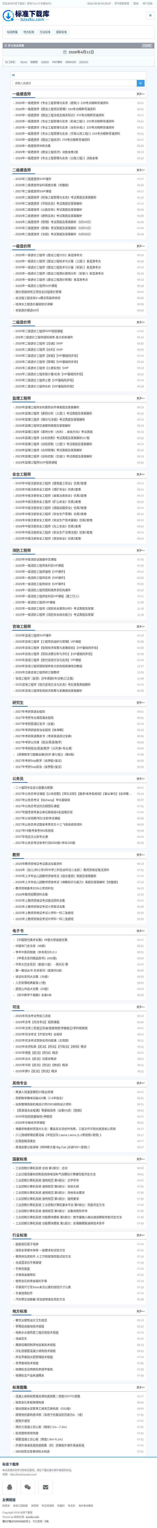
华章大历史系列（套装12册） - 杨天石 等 (42, 964)
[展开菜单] (150, 15)
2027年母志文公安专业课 (32, 836)
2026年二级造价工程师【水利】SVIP (39, 349)
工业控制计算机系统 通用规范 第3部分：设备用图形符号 (51, 1211)
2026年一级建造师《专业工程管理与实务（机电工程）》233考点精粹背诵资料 (65, 121)
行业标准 (45, 32)
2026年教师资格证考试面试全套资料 (39, 863)
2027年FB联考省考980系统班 (35, 830)
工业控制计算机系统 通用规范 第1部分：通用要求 (47, 1198)
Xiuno (24, 62)
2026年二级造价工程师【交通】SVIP (39, 343)
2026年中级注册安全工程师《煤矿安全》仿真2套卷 (48, 489)
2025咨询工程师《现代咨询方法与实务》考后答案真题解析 (53, 684)
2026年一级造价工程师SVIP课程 (36, 285)
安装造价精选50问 (27, 310)
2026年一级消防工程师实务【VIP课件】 (41, 577)
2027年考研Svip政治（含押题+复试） (40, 766)
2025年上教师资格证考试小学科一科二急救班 (45, 912)
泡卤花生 (21, 1338)
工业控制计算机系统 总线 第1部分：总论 (41, 1168)
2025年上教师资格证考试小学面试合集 (40, 906)
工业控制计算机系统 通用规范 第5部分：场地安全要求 (50, 1192)
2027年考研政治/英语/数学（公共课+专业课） (45, 748)
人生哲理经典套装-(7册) (31, 982)
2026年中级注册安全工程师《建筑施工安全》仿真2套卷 (51, 483)
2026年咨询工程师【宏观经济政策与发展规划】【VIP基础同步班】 (58, 647)
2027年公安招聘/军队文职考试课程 (38, 818)
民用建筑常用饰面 (27, 1433)
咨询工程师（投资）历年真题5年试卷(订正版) (45, 678)
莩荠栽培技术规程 (27, 1363)
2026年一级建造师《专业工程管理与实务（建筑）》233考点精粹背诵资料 (62, 103)
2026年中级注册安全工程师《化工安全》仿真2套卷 (48, 526)
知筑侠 (6, 1505)
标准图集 (12, 32)
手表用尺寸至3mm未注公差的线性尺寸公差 (43, 1287)
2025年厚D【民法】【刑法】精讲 (36, 1071)
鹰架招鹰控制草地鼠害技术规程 (36, 1344)
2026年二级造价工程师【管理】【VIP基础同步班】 (48, 361)
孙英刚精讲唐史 (26, 1141)
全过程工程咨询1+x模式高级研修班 (38, 298)
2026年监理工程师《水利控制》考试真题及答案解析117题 (53, 438)
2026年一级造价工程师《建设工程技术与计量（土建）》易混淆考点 (58, 261)
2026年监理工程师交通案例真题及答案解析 (43, 425)
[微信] (27, 1487)
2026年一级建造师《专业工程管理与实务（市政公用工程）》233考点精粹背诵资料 (68, 133)
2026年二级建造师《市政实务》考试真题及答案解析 (49, 203)
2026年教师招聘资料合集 (32, 894)
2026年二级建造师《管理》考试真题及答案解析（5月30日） (54, 222)
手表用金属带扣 (26, 1274)
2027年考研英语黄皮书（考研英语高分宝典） (45, 736)
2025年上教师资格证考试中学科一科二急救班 (45, 919)
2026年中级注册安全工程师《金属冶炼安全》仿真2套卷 (51, 495)
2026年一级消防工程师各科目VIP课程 (40, 565)
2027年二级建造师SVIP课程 (33, 191)
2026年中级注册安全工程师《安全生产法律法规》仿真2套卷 (54, 532)
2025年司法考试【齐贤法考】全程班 (39, 1034)
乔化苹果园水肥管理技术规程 (34, 1357)
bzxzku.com (32, 1517)
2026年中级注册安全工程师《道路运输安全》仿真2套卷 (51, 507)
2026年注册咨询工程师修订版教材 (37, 672)
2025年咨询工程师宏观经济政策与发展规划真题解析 (49, 690)
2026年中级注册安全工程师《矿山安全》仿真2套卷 (48, 501)
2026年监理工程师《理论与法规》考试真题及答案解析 (50, 419)
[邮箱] (45, 1487)
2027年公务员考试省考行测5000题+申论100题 (45, 842)
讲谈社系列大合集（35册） (33, 976)
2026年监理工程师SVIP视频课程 (36, 462)
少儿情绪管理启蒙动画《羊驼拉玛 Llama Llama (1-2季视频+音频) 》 (59, 1135)
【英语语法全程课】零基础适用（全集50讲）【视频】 (49, 1110)
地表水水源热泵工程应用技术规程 (37, 1332)
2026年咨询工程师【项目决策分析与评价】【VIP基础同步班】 (55, 653)
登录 (135, 3)
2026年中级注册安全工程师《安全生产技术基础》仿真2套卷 (54, 520)
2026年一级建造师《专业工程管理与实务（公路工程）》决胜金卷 (57, 158)
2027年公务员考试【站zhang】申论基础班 (43, 800)
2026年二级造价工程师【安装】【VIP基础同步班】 (48, 355)
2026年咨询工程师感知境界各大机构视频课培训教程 (49, 666)
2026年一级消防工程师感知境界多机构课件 (43, 590)
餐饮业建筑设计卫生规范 (31, 1320)
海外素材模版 (85, 1505)
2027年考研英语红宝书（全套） (36, 723)
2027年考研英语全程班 (30, 711)
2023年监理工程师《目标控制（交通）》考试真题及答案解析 (54, 456)
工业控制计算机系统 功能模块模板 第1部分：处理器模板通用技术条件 (60, 1223)
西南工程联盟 (20, 1505)
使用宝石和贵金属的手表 (31, 1281)
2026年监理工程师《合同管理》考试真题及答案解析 (49, 450)
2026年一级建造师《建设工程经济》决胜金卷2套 (47, 152)
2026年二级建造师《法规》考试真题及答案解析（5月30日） (54, 234)
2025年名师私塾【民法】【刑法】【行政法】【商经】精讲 (51, 1046)
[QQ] (9, 1487)
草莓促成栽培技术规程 (30, 1326)
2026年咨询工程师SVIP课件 (33, 635)
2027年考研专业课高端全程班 (35, 717)
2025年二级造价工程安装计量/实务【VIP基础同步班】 (50, 374)
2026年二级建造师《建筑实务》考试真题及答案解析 (49, 215)
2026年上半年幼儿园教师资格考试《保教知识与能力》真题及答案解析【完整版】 (67, 882)
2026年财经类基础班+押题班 (34, 1116)
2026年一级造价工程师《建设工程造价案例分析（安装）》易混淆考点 (60, 273)
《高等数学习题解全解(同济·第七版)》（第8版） (46, 754)
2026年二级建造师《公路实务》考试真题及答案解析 (49, 209)
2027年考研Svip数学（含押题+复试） (40, 760)
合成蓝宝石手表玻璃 (28, 1262)
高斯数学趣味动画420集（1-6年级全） (40, 1098)
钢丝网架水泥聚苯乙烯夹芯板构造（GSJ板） (44, 1408)
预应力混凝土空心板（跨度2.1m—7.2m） (42, 1427)
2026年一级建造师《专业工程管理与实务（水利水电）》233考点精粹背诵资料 (65, 127)
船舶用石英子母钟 (27, 1244)
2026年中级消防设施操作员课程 (36, 559)
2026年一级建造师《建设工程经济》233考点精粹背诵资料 (53, 139)
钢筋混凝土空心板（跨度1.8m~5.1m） (40, 1439)
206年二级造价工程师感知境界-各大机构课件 (44, 337)
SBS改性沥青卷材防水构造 (33, 1451)
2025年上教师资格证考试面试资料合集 (40, 900)
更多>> (141, 94)
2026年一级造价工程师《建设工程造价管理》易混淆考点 (52, 279)
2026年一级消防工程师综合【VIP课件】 (41, 584)
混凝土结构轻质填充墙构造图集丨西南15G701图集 (48, 1396)
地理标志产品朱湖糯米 (30, 1375)
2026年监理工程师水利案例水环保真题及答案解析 (47, 407)
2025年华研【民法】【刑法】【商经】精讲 (42, 1065)
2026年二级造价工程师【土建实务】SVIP (42, 368)
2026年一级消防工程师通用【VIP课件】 (41, 571)
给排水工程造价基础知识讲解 (34, 304)
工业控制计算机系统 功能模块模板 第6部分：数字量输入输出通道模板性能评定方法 (69, 1217)
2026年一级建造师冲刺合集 (33, 145)
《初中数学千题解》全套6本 (34, 995)
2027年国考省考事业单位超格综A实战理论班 (44, 812)
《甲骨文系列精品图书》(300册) (36, 958)
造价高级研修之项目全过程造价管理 (38, 291)
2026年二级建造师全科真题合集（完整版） (43, 185)
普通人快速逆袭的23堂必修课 (34, 1092)
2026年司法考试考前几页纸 (33, 1016)
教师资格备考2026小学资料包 (35, 888)
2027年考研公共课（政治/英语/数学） (40, 742)
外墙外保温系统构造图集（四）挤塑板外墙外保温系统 (50, 1445)
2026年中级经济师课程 (30, 1122)
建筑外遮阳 (23, 1420)
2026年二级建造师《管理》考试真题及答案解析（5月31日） (54, 228)
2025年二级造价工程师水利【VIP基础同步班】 (45, 386)
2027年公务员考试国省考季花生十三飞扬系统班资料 (49, 824)
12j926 (45, 62)
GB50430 (70, 62)
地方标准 (29, 32)
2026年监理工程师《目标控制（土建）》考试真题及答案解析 (54, 444)
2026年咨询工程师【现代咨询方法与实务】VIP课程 (48, 660)
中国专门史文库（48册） (31, 946)
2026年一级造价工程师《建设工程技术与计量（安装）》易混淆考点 (58, 267)
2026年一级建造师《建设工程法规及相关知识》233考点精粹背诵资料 (60, 115)
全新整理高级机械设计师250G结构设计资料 (43, 1104)
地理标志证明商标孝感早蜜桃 (34, 1369)
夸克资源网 (48, 1505)
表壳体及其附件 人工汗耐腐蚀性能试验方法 (43, 1256)
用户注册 (148, 3)
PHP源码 (57, 62)
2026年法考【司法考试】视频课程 (37, 1022)
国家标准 (61, 32)
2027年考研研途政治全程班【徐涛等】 (40, 730)
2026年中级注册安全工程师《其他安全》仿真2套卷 (48, 538)
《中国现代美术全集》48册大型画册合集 (41, 939)
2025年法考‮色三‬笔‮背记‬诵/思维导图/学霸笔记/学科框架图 (51, 1028)
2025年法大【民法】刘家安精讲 (36, 1058)
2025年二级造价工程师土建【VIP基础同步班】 (45, 380)
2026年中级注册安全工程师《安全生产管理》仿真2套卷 (51, 514)
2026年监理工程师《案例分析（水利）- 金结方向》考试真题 (54, 431)
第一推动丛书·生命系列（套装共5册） (40, 970)
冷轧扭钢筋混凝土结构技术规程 (36, 1351)
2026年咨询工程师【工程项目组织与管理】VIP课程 (48, 641)
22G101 (83, 62)
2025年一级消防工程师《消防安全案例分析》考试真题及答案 (55, 608)
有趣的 (61, 1505)
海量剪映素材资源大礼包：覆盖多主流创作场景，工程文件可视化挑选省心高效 (66, 1128)
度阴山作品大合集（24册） (33, 989)
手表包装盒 (23, 1268)
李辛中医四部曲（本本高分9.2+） (37, 952)
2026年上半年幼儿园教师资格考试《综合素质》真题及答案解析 (56, 876)
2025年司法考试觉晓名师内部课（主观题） (43, 1040)
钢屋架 (34, 62)
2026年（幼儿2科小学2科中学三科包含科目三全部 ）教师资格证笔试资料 (62, 869)
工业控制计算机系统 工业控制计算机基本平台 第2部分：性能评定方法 (60, 1204)
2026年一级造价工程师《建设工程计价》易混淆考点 (49, 255)
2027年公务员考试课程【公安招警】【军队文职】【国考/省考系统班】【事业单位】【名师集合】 (74, 793)
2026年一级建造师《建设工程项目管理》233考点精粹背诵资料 (56, 109)
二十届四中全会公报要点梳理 (34, 787)
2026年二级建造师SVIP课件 (33, 179)
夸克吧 (71, 1505)
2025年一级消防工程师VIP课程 (35, 602)
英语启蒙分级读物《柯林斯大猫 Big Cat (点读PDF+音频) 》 (53, 1147)
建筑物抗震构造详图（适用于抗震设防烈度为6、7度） (50, 1414)
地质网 (34, 1505)
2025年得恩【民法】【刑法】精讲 (37, 1052)
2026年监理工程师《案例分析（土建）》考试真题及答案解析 (54, 413)
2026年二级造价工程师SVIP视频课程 (39, 331)
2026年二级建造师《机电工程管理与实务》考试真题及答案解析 (56, 197)
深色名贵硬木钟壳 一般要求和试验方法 (40, 1250)
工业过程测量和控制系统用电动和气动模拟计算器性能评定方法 (56, 1174)
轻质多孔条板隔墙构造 (30, 1402)
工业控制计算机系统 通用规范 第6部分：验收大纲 (47, 1186)
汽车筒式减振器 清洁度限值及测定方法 (40, 1299)
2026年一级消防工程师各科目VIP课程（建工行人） (48, 596)
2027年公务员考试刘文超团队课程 (37, 806)
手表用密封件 (24, 1293)
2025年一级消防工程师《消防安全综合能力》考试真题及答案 (55, 614)
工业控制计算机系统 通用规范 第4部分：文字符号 (47, 1180)
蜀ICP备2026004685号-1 (16, 1521)
